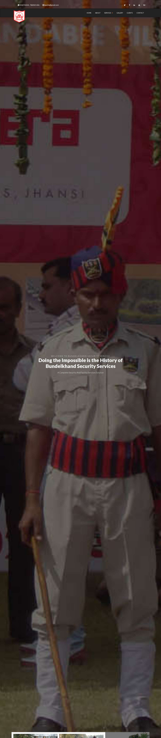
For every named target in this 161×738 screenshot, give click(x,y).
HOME (89, 13)
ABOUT (98, 13)
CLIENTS (130, 13)
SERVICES (107, 13)
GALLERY (120, 13)
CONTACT (140, 13)
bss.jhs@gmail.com (51, 5)
